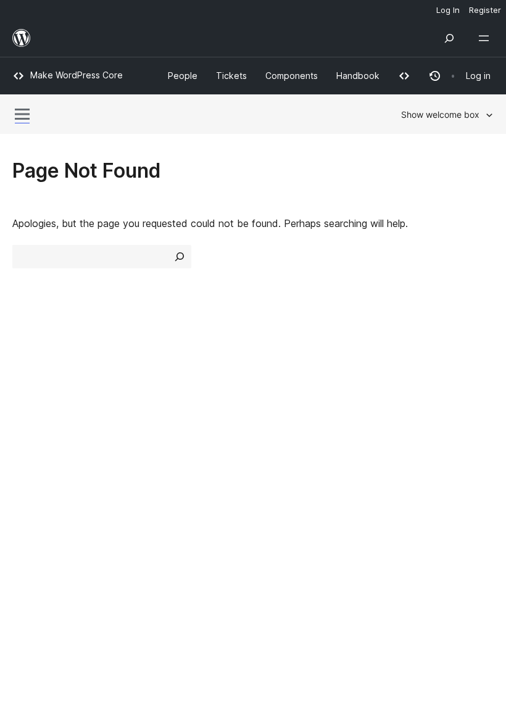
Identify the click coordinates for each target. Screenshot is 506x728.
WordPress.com (54, 479)
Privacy (29, 438)
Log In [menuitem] (448, 10)
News (25, 395)
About (25, 372)
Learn (271, 372)
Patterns (155, 438)
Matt (29, 500)
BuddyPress (46, 544)
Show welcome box (440, 114)
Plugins (151, 416)
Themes (154, 395)
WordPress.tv (296, 438)
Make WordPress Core (76, 75)
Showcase (159, 372)
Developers (284, 416)
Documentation (294, 395)
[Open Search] (449, 38)
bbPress (37, 522)
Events (398, 395)
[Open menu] (486, 38)
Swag (401, 438)
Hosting (30, 416)
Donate (406, 416)
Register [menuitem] (485, 10)
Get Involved (412, 372)
